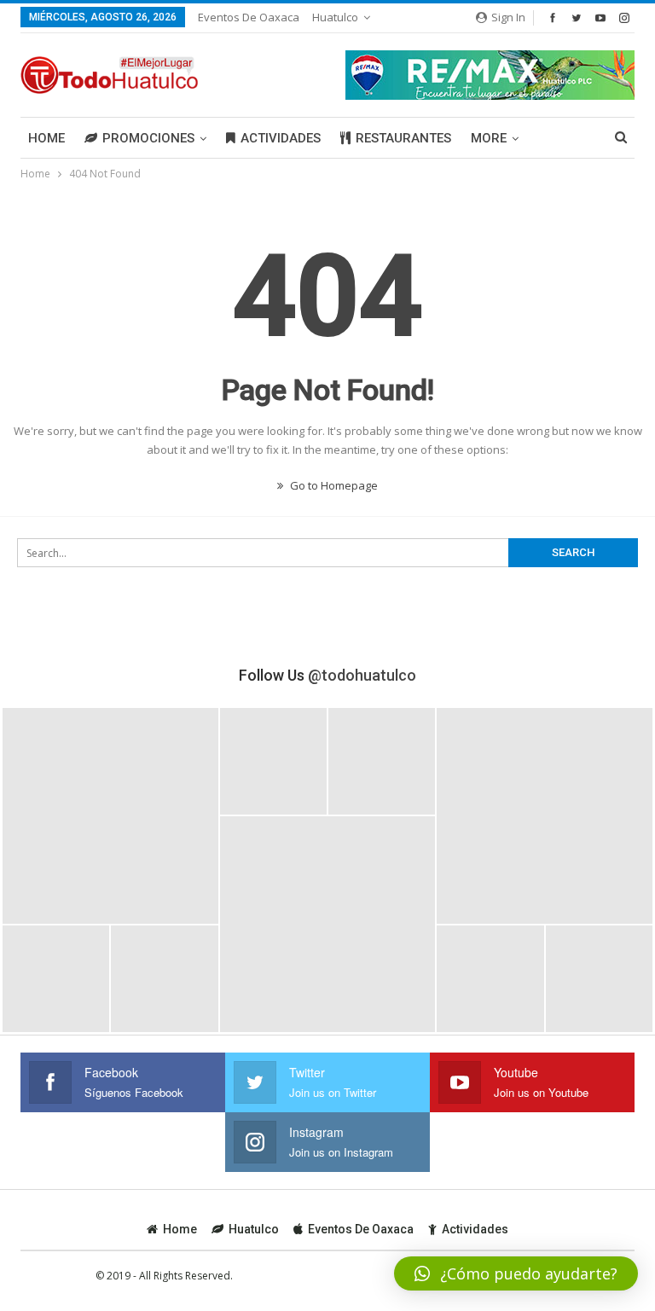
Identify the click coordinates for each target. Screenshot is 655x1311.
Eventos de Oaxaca (248, 17)
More (489, 138)
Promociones (148, 138)
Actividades (281, 138)
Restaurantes (403, 138)
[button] (516, 1273)
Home (46, 138)
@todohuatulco (362, 675)
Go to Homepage (332, 485)
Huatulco (335, 17)
